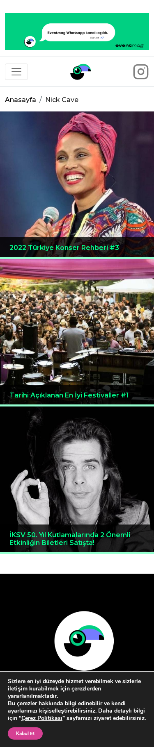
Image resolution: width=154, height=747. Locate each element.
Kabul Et (25, 733)
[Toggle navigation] (16, 72)
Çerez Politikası (41, 718)
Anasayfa (20, 100)
